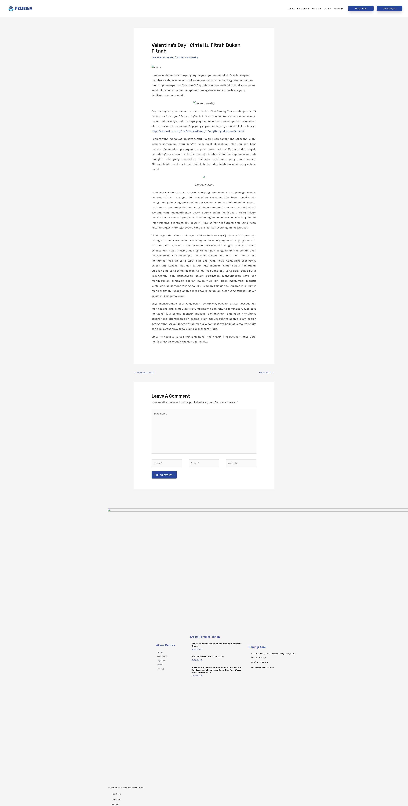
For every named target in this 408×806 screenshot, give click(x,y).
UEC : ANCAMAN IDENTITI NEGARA (207, 657)
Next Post (266, 372)
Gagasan (161, 660)
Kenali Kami (162, 656)
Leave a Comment (163, 57)
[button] (361, 8)
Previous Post (144, 372)
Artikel (180, 57)
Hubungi (160, 669)
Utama (160, 652)
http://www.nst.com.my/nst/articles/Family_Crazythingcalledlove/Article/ (198, 131)
